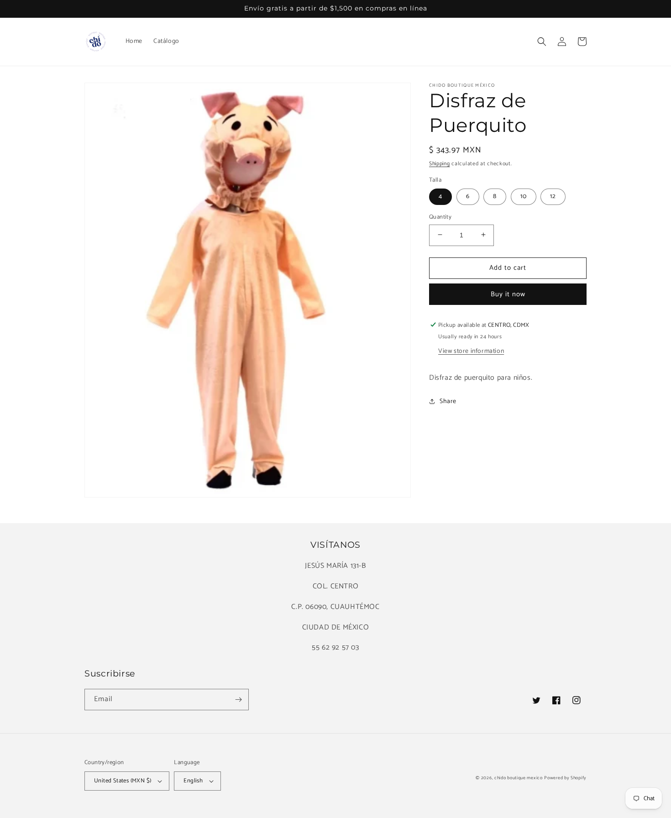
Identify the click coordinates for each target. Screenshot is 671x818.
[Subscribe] (238, 699)
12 (553, 196)
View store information (471, 351)
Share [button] (448, 401)
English (193, 781)
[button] (542, 41)
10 (523, 196)
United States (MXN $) (122, 781)
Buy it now (508, 293)
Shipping (439, 163)
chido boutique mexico (518, 777)
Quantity (440, 216)
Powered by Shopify (565, 777)
